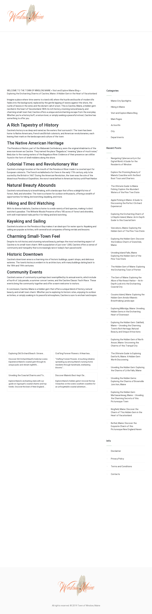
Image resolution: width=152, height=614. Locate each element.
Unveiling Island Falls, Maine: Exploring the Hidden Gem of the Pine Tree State (126, 256)
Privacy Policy (117, 459)
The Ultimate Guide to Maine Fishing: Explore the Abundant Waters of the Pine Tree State (125, 189)
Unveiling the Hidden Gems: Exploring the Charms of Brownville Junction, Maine (127, 381)
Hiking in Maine (118, 107)
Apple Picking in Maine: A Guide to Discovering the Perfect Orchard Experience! (126, 203)
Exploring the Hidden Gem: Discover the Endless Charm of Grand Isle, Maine (127, 242)
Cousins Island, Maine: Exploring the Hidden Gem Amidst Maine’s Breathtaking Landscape (128, 297)
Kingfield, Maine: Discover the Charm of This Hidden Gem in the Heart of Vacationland (126, 412)
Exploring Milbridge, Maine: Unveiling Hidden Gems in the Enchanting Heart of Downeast (128, 311)
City (113, 131)
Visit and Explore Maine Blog (124, 113)
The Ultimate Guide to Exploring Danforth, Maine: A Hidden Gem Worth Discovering (126, 356)
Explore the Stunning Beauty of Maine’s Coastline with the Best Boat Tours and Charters (126, 175)
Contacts (115, 474)
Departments (117, 137)
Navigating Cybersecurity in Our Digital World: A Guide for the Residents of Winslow (126, 161)
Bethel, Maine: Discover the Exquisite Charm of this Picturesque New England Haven (126, 426)
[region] (76, 64)
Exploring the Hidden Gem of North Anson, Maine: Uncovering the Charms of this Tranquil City (127, 342)
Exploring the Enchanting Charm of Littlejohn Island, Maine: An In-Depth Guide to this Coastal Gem (128, 217)
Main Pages (116, 119)
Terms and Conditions (121, 466)
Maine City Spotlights (121, 101)
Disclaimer (116, 451)
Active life (115, 125)
